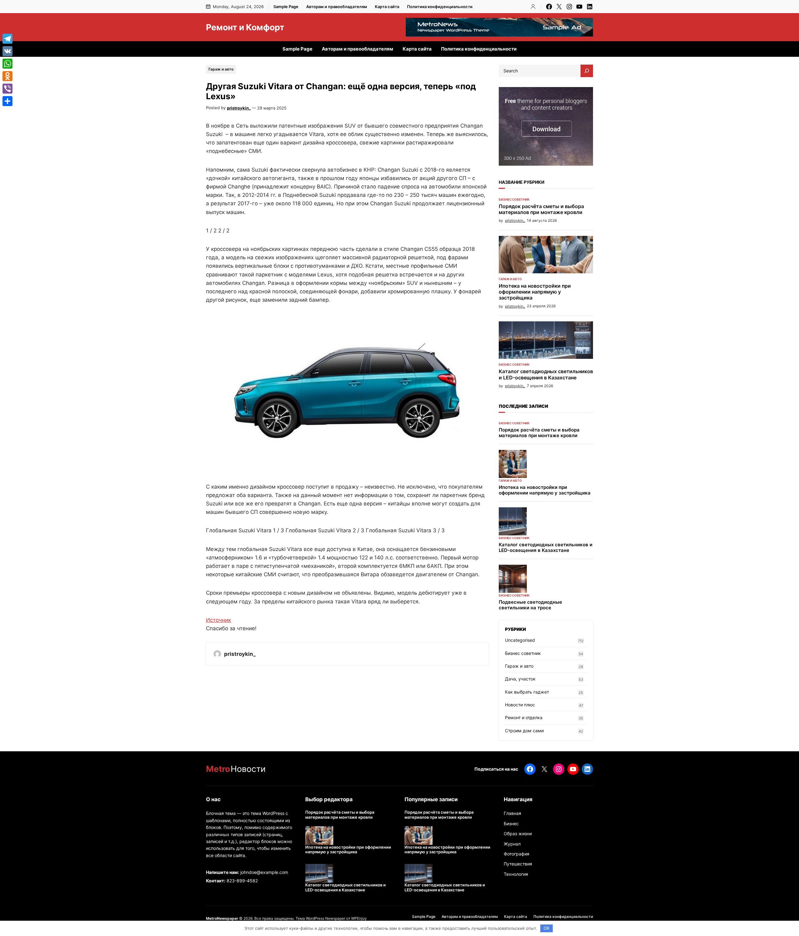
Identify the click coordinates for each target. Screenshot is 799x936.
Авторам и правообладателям (336, 6)
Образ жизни (518, 833)
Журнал (512, 843)
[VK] (7, 51)
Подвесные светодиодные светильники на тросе (530, 605)
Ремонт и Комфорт (245, 27)
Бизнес (511, 823)
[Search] (587, 71)
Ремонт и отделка (523, 717)
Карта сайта (387, 6)
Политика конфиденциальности (440, 6)
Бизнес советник (514, 199)
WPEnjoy (359, 918)
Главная (512, 813)
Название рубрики (521, 182)
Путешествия (518, 863)
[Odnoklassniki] (7, 76)
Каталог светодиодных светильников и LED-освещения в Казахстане (546, 374)
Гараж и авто (220, 69)
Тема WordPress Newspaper (320, 918)
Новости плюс (520, 704)
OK (547, 928)
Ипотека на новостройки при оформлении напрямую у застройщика (535, 292)
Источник (218, 620)
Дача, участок (520, 678)
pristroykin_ (239, 107)
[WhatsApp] (7, 63)
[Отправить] (7, 101)
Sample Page (285, 6)
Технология (516, 874)
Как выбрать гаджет (527, 692)
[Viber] (7, 88)
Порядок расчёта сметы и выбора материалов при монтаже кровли (541, 209)
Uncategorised (520, 640)
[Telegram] (7, 38)
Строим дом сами (524, 730)
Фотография (516, 853)
